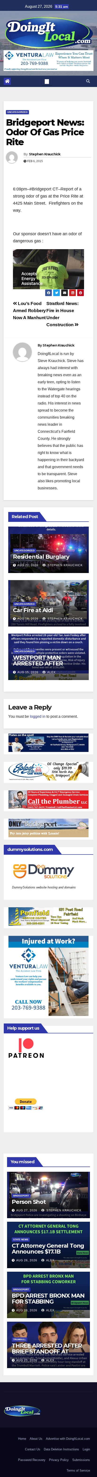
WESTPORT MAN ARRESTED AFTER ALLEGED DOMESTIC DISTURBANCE (41, 666)
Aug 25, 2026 (26, 1360)
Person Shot (29, 1201)
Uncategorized (17, 112)
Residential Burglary (41, 556)
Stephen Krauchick (45, 154)
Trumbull (19, 1339)
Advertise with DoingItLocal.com (68, 1438)
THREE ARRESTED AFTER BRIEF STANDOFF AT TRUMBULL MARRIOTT (47, 1351)
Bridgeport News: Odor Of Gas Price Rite (45, 132)
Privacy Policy (59, 1460)
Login (86, 1449)
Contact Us (32, 1449)
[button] (88, 81)
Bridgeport (21, 1195)
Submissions (81, 1460)
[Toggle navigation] (47, 81)
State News (20, 1239)
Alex (51, 672)
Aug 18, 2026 (27, 618)
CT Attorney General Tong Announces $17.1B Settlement (48, 1251)
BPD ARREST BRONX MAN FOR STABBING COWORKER (48, 1301)
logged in (37, 716)
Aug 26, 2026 (26, 1260)
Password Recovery (31, 1460)
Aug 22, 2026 (27, 565)
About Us (36, 1438)
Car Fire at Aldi (33, 610)
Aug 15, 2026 (27, 672)
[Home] (7, 81)
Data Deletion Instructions (61, 1449)
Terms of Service (78, 1470)
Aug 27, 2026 (26, 1210)
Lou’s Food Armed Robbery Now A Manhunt (29, 310)
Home (22, 1438)
